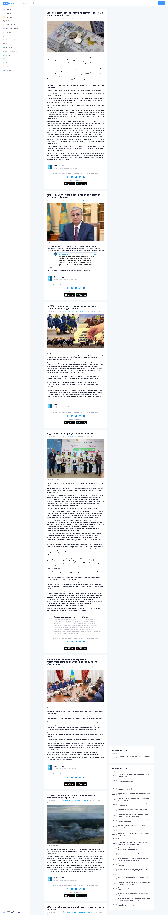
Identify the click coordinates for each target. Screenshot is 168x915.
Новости (67, 18)
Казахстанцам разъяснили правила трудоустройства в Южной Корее (134, 804)
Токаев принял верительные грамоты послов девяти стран (133, 888)
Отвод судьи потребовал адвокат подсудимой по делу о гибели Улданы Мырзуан (133, 848)
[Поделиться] (67, 176)
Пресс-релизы (69, 436)
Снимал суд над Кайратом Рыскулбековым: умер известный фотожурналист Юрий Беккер (133, 870)
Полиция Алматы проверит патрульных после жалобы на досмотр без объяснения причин (134, 899)
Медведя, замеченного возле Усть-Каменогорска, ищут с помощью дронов (133, 780)
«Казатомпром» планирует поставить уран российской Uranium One (131, 788)
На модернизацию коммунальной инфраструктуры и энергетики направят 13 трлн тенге (133, 859)
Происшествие (78, 800)
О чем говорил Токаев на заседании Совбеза (131, 838)
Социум (76, 18)
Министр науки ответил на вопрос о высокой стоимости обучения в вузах (131, 904)
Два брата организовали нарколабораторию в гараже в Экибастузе (134, 864)
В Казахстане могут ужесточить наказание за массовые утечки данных (131, 826)
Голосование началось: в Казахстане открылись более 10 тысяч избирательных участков (134, 757)
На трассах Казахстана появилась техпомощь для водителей (133, 894)
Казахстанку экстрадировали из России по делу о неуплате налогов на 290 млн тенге (133, 815)
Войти (162, 3)
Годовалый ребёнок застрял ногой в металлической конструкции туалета (133, 820)
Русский (24, 3)
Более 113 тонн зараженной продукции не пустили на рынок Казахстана (133, 799)
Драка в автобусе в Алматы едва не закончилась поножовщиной (132, 810)
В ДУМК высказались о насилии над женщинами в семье (133, 878)
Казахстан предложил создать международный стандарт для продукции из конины (132, 843)
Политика (77, 200)
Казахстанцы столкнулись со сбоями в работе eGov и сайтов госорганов (134, 794)
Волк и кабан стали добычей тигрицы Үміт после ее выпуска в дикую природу (133, 834)
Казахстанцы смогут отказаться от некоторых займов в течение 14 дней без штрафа (134, 883)
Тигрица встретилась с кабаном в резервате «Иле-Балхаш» (133, 854)
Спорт (81, 311)
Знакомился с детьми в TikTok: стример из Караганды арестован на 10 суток (134, 775)
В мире (88, 912)
